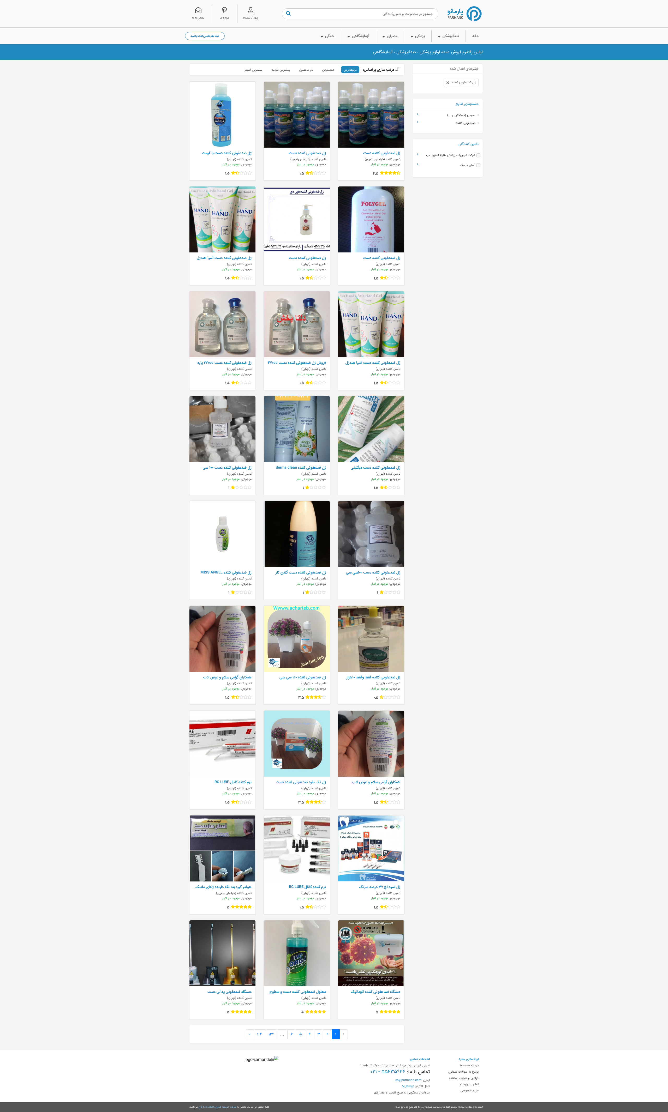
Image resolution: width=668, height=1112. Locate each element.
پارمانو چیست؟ (469, 1065)
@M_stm (408, 1086)
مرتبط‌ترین (350, 69)
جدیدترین (328, 69)
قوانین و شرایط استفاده (464, 1077)
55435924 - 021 (387, 1071)
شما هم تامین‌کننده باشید (204, 35)
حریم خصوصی (470, 1090)
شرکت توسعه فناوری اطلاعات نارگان (217, 1107)
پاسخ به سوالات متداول (463, 1071)
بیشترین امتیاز (254, 69)
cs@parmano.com (408, 1080)
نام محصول (306, 69)
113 (271, 1034)
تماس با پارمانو (469, 1084)
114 (259, 1034)
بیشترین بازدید (280, 69)
